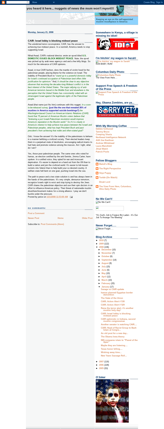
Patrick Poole (102, 152)
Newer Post (33, 218)
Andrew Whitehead (105, 143)
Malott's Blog (105, 164)
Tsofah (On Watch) (108, 177)
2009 (101, 243)
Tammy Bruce (102, 132)
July (104, 266)
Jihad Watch (102, 149)
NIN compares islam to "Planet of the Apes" (119, 341)
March (105, 280)
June (104, 270)
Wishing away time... (111, 352)
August (105, 263)
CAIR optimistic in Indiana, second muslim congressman (118, 320)
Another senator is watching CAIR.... (119, 324)
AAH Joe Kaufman (105, 140)
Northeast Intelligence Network (111, 137)
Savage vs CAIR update (112, 289)
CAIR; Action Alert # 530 (113, 301)
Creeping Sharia (104, 134)
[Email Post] (71, 197)
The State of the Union (112, 298)
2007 (101, 361)
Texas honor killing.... (112, 349)
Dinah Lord (104, 182)
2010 (101, 240)
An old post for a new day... (114, 333)
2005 (101, 368)
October (106, 256)
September (107, 260)
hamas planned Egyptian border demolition (117, 293)
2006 (101, 365)
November (107, 253)
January (106, 287)
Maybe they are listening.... (114, 345)
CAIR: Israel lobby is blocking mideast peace (53, 40)
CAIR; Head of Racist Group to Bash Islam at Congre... (118, 329)
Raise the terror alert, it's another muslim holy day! (117, 309)
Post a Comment (36, 213)
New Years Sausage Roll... (114, 355)
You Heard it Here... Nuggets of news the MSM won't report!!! (70, 8)
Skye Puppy (105, 173)
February (106, 283)
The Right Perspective (110, 168)
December (107, 249)
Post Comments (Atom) (52, 224)
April (104, 276)
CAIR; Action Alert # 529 (113, 305)
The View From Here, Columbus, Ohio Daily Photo (115, 187)
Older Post (87, 218)
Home (60, 218)
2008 (101, 247)
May (104, 273)
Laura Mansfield (104, 146)
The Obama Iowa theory (112, 336)
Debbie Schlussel (104, 129)
